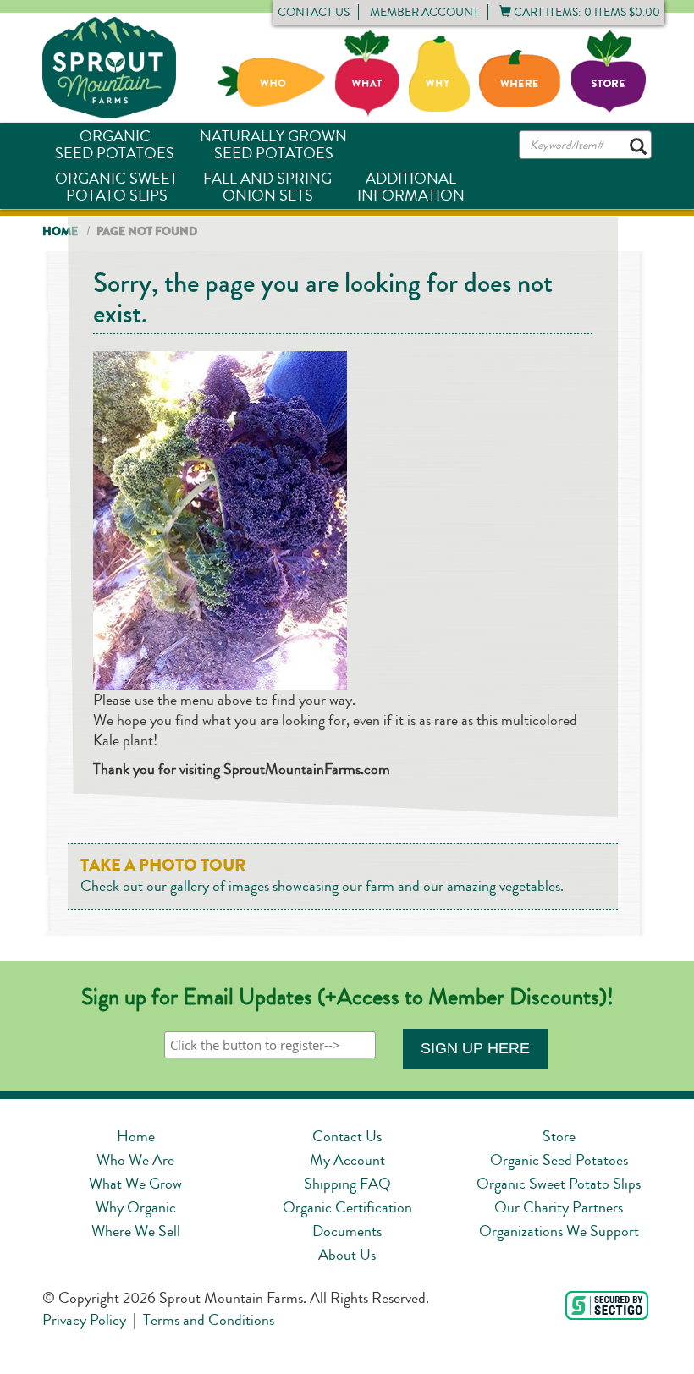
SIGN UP (317, 357)
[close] (220, 154)
